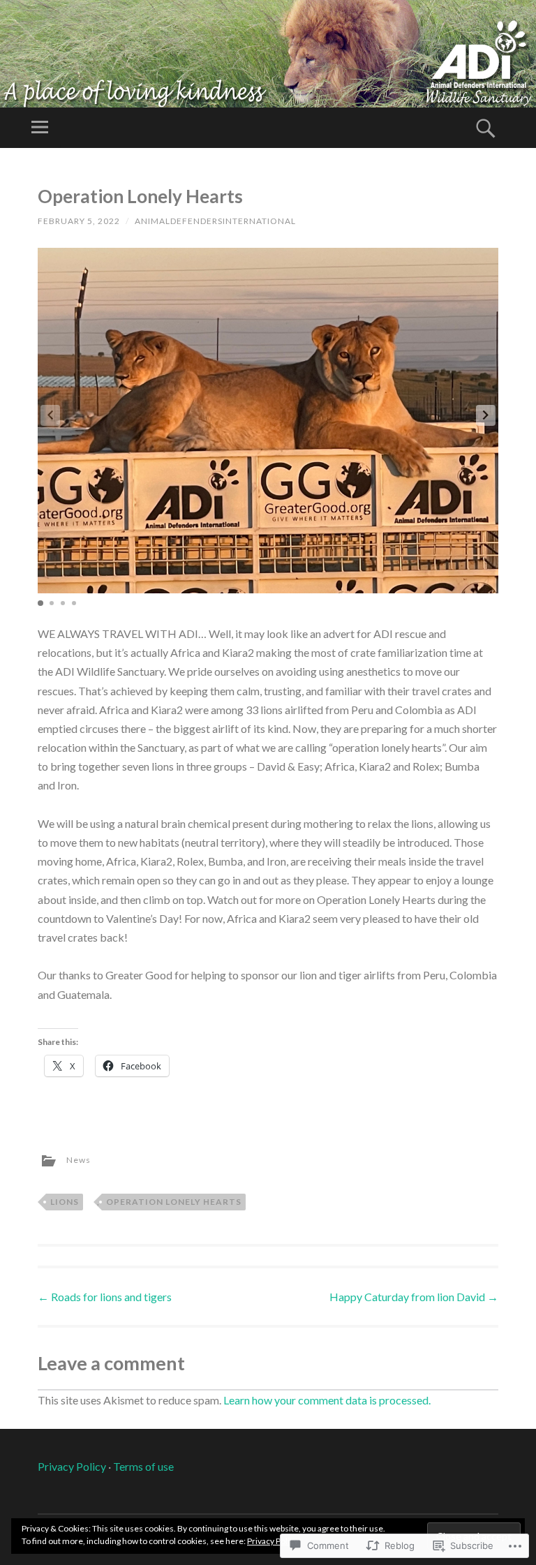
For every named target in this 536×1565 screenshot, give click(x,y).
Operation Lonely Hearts (173, 1201)
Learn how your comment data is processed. (327, 1400)
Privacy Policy (72, 1466)
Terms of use (143, 1466)
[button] (486, 415)
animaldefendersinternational (215, 221)
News (78, 1160)
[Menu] (40, 127)
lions (64, 1201)
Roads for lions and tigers (105, 1296)
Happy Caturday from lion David (413, 1296)
